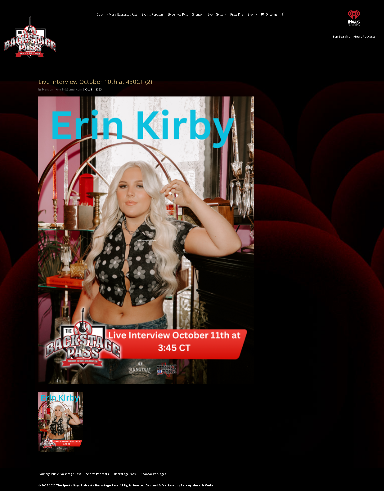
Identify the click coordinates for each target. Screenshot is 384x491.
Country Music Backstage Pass (117, 15)
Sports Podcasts (152, 15)
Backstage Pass (178, 15)
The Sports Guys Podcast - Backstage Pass (87, 485)
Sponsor (197, 15)
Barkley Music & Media (197, 485)
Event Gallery (217, 15)
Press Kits (236, 15)
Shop (251, 15)
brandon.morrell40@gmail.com (62, 89)
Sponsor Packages (153, 474)
